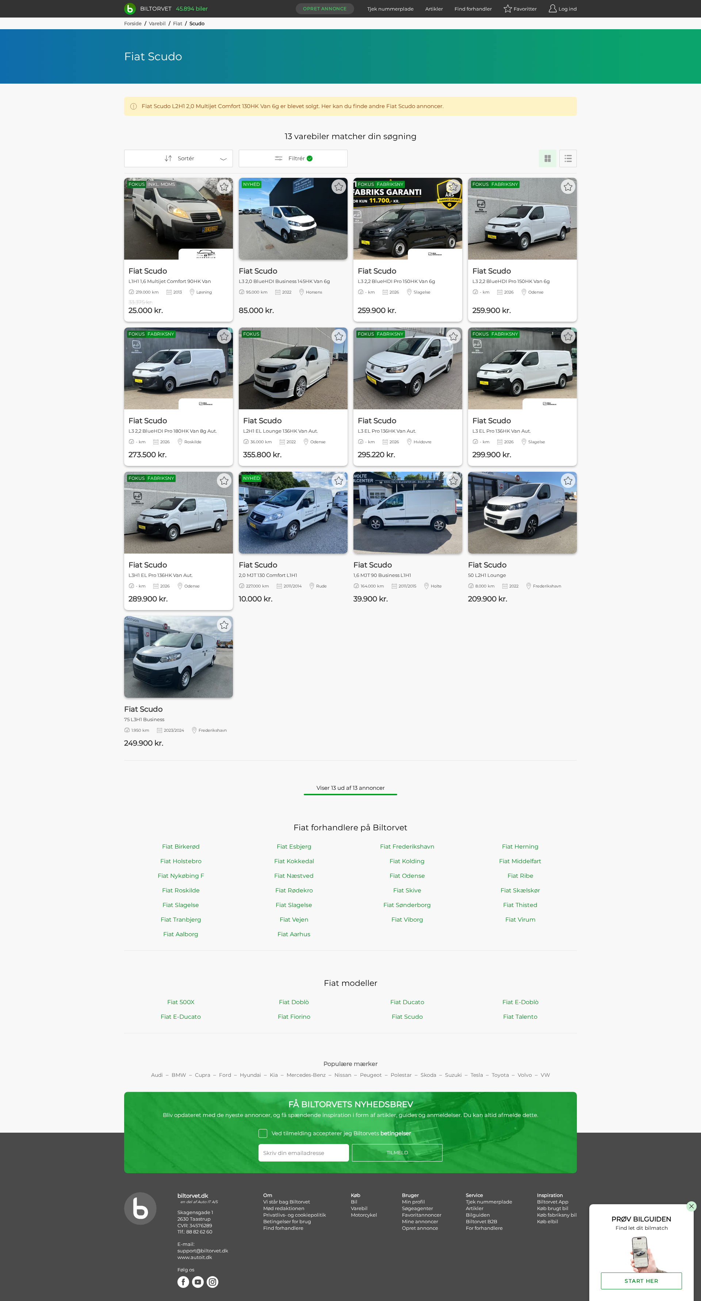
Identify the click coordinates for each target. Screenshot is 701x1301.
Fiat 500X (181, 1002)
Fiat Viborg (407, 919)
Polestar (401, 1075)
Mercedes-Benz (306, 1075)
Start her (641, 1281)
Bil (354, 1202)
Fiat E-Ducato (181, 1016)
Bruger (410, 1195)
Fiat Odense (407, 875)
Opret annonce (325, 8)
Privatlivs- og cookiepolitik (294, 1215)
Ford (225, 1075)
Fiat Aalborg (180, 934)
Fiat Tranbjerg (181, 919)
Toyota (500, 1075)
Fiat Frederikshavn (407, 846)
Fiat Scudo (407, 1016)
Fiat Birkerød (181, 846)
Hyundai (250, 1075)
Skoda (428, 1075)
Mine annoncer (420, 1221)
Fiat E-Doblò (520, 1002)
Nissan (342, 1075)
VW (545, 1075)
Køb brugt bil (552, 1208)
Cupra (202, 1075)
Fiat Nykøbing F (181, 875)
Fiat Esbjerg (294, 846)
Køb (355, 1195)
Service (474, 1195)
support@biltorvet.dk (202, 1251)
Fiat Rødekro (294, 890)
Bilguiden (478, 1215)
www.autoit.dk (194, 1257)
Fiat (177, 23)
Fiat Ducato (407, 1002)
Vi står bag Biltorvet (286, 1202)
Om (267, 1195)
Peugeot (371, 1075)
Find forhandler (473, 9)
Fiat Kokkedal (294, 861)
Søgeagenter (417, 1208)
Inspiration (550, 1195)
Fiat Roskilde (181, 890)
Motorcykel (364, 1215)
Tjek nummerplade (390, 9)
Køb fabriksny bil (557, 1215)
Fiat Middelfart (520, 861)
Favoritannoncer (421, 1215)
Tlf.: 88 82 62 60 (194, 1232)
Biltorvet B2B (481, 1221)
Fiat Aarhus (293, 934)
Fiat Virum (520, 919)
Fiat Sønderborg (407, 905)
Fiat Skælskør (520, 890)
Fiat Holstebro (181, 861)
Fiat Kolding (407, 861)
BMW (179, 1075)
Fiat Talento (520, 1016)
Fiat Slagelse (180, 905)
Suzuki (453, 1075)
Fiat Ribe (520, 875)
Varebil (157, 23)
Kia (274, 1075)
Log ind (568, 9)
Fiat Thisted (520, 905)
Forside (133, 23)
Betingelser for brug (287, 1221)
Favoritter (525, 9)
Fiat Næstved (294, 875)
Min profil (413, 1202)
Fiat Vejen (294, 919)
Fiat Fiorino (294, 1016)
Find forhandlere (283, 1228)
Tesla (477, 1075)
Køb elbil (547, 1221)
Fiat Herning (520, 846)
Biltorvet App (552, 1202)
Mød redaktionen (283, 1208)
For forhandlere (484, 1228)
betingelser (395, 1133)
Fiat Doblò (294, 1002)
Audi (157, 1075)
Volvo (525, 1075)
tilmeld (397, 1152)
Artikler (434, 9)
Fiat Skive (407, 890)
